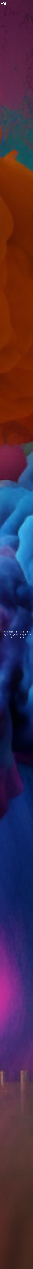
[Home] (3, 4)
